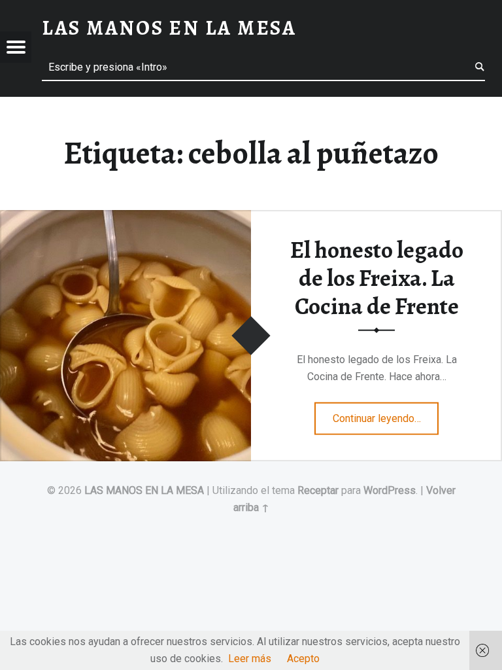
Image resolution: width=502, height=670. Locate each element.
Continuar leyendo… (386, 414)
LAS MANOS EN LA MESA (144, 490)
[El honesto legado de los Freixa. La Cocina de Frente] (125, 218)
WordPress (389, 490)
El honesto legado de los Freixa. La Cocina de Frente (376, 277)
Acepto (303, 658)
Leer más (249, 658)
